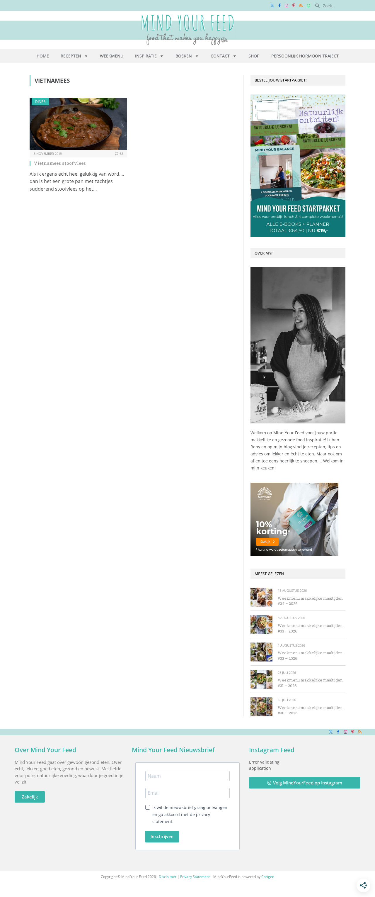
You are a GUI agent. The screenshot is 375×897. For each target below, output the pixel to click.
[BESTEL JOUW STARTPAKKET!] (297, 165)
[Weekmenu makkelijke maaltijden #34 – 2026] (261, 597)
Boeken (183, 56)
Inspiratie (146, 56)
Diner (40, 101)
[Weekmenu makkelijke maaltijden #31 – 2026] (261, 679)
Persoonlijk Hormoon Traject (305, 56)
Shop (254, 56)
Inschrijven (162, 836)
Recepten (71, 56)
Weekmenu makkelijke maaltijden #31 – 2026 (310, 682)
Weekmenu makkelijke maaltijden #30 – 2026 (310, 710)
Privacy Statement (195, 876)
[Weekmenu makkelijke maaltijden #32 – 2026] (261, 652)
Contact (220, 56)
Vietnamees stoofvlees (60, 163)
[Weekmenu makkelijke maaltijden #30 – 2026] (261, 706)
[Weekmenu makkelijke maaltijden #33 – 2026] (261, 624)
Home (43, 56)
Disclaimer (167, 876)
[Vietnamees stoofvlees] (78, 124)
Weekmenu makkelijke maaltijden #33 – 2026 (310, 628)
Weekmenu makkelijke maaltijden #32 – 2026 (310, 655)
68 (121, 153)
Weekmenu (111, 56)
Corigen (267, 876)
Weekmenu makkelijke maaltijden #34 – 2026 (310, 601)
